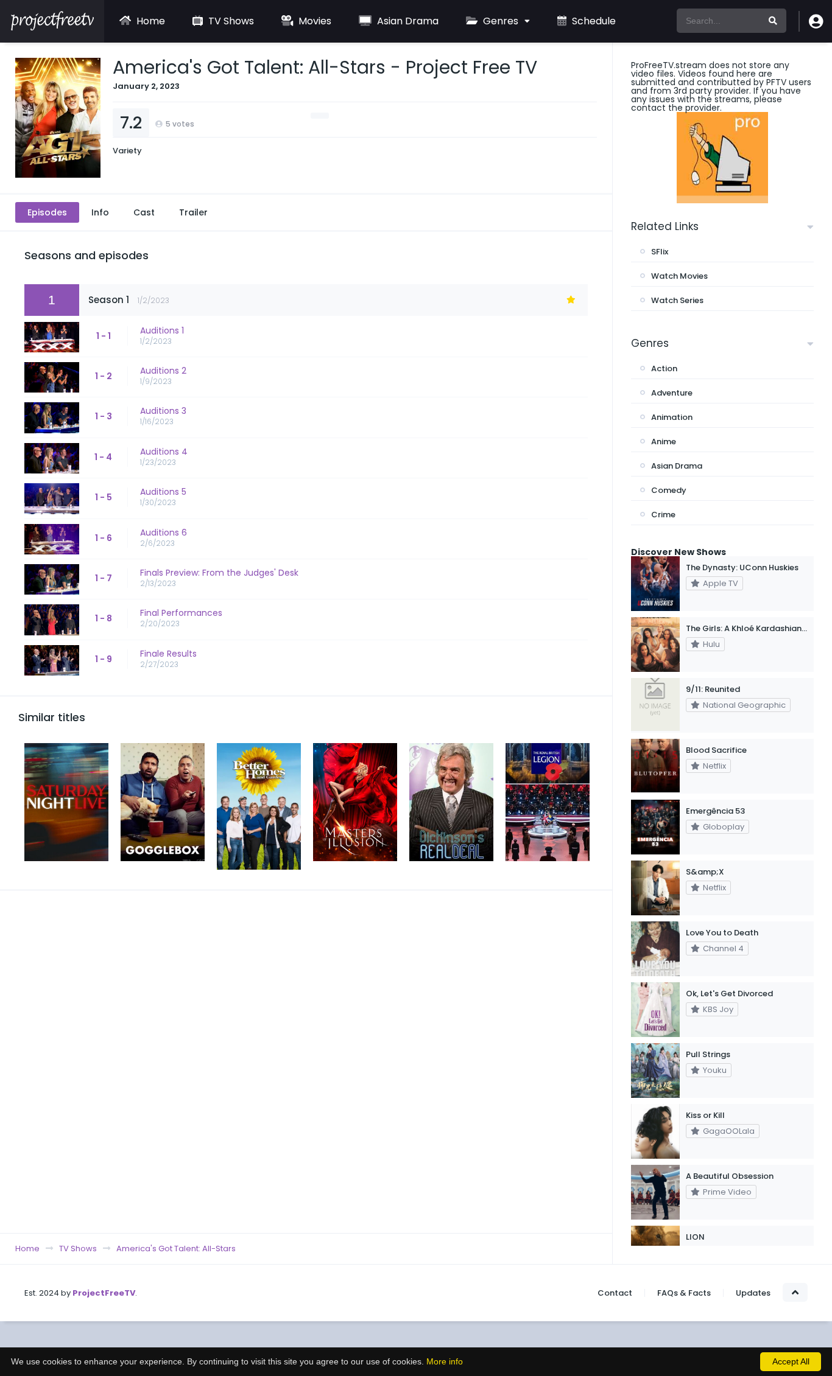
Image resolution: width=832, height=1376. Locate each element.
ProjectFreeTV (103, 1293)
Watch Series (677, 300)
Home (149, 21)
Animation (672, 417)
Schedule (592, 21)
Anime (663, 441)
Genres (499, 21)
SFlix (659, 251)
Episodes (47, 212)
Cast (144, 212)
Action (664, 368)
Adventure (672, 393)
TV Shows (230, 21)
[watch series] (722, 157)
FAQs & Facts (684, 1293)
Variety (127, 151)
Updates (753, 1293)
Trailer (193, 212)
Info (100, 212)
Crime (663, 514)
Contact (615, 1293)
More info (444, 1361)
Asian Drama (407, 21)
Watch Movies (679, 276)
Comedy (668, 490)
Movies (313, 21)
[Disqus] (306, 1061)
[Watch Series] (52, 27)
